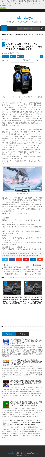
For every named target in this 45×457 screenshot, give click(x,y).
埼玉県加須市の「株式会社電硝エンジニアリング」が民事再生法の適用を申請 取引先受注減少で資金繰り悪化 (26, 341)
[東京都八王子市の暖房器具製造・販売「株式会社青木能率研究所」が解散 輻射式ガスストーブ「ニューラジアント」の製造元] (6, 404)
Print (13, 56)
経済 (11, 256)
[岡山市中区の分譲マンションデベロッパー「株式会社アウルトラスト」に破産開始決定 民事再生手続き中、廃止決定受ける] (6, 423)
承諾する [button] (3, 8)
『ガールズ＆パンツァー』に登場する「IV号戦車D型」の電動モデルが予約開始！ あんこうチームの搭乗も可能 (12, 300)
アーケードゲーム (12, 253)
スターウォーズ (25, 253)
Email (21, 56)
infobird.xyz (22, 17)
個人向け (17, 256)
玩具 (7, 256)
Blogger (26, 455)
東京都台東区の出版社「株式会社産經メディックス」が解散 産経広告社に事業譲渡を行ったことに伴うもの (26, 362)
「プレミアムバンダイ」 (20, 213)
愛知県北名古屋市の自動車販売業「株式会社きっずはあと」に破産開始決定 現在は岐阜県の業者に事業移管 (26, 383)
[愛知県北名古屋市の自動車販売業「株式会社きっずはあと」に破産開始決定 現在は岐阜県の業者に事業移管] (6, 383)
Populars (9, 334)
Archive (22, 334)
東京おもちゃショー (28, 256)
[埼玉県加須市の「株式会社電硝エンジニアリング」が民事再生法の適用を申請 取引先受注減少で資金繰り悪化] (6, 342)
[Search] (42, 28)
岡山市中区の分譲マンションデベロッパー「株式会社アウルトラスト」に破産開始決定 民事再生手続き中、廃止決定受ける (26, 422)
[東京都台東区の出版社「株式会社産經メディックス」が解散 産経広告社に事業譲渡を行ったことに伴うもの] (6, 363)
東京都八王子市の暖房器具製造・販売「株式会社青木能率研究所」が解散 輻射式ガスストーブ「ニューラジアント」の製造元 (26, 404)
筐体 (37, 256)
